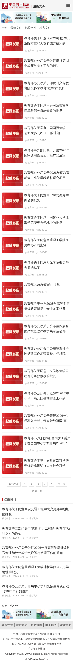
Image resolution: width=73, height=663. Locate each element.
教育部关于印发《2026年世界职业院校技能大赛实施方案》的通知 (46, 43)
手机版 (31, 648)
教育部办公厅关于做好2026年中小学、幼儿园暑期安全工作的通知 (46, 398)
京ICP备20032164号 (36, 658)
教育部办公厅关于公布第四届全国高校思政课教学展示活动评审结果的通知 (46, 330)
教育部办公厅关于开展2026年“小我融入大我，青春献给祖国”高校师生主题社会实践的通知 (47, 420)
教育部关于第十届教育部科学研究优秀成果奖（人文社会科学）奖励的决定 (46, 465)
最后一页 (37, 491)
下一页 (61, 484)
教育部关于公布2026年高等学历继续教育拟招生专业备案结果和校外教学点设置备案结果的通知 (46, 308)
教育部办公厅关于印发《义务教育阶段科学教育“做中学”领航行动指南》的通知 (46, 87)
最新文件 (39, 6)
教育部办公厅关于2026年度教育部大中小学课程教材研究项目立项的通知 (46, 177)
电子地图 (51, 624)
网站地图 (36, 624)
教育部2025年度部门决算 (42, 284)
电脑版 (41, 648)
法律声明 (65, 624)
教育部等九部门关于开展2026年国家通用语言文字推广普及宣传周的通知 (46, 155)
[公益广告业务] (36, 17)
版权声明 (22, 624)
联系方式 (7, 624)
